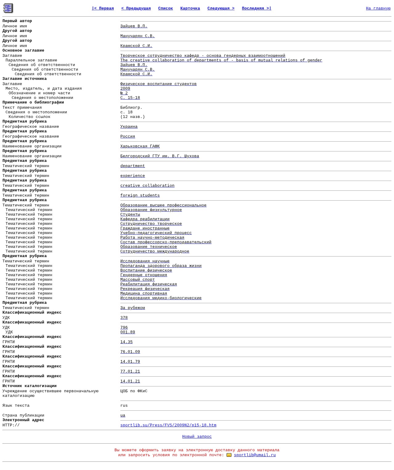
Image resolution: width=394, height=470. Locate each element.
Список (165, 8)
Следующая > (221, 8)
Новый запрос (197, 436)
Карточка (190, 8)
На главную (378, 8)
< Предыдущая (136, 8)
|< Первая (103, 8)
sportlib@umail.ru (255, 455)
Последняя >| (256, 8)
